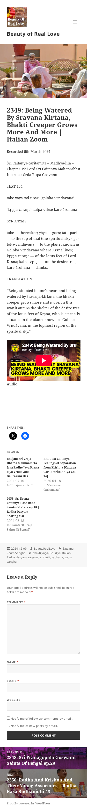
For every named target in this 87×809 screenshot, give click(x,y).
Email (13, 681)
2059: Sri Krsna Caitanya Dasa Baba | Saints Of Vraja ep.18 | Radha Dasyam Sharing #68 (23, 507)
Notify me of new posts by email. (34, 726)
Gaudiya (55, 553)
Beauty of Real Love (33, 33)
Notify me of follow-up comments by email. (42, 719)
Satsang (68, 548)
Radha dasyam (17, 557)
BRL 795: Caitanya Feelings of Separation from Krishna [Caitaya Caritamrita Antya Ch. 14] (60, 467)
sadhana (57, 557)
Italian (66, 553)
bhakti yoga (40, 553)
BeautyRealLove (44, 548)
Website (13, 700)
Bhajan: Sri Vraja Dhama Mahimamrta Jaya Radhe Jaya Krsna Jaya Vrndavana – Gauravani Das (23, 467)
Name (13, 662)
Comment (16, 602)
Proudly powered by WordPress (28, 803)
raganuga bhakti (39, 557)
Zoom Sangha (16, 553)
